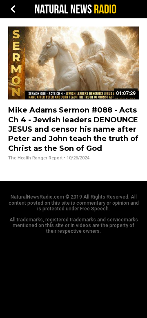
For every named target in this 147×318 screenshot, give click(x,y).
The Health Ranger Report (35, 158)
